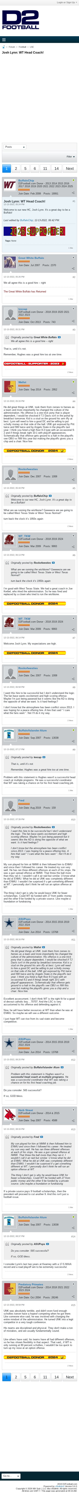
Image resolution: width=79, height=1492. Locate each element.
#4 (74, 401)
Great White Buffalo (31, 257)
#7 (74, 638)
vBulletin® (59, 1486)
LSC (32, 47)
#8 (74, 687)
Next (70, 168)
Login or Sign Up (66, 2)
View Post (59, 337)
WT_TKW (24, 536)
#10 (73, 819)
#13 (73, 1129)
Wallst (22, 382)
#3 (74, 329)
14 (56, 168)
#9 (74, 749)
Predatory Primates (30, 1284)
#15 (73, 1305)
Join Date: (24, 193)
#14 (73, 1236)
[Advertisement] (39, 95)
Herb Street (25, 1110)
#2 (74, 277)
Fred (21, 800)
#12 (73, 1060)
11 (45, 168)
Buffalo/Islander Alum (32, 730)
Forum (12, 47)
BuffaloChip (26, 180)
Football (22, 47)
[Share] (73, 192)
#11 (73, 939)
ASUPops (24, 919)
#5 (74, 488)
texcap (22, 309)
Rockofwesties (28, 469)
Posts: (47, 193)
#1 (74, 201)
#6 (74, 555)
